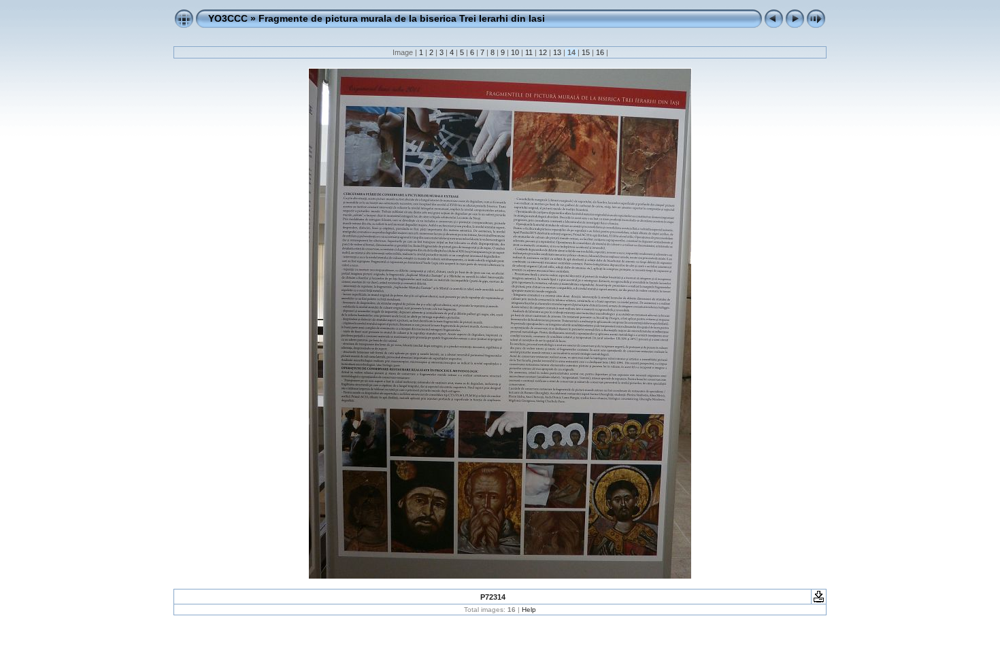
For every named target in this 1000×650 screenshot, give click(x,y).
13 (557, 52)
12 (543, 52)
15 (586, 52)
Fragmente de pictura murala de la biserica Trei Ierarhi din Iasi (402, 18)
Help (529, 609)
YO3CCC (228, 18)
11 (529, 52)
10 (515, 52)
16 (600, 52)
